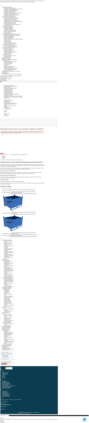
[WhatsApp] (9, 78)
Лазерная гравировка (6, 394)
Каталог (5, 122)
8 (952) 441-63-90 (3, 77)
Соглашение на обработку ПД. (34, 412)
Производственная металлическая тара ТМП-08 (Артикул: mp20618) (23, 212)
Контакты (3, 376)
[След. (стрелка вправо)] (1, 418)
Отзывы (3, 377)
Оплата (3, 158)
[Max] (5, 78)
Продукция (4, 374)
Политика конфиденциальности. (23, 412)
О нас (3, 371)
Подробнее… (2, 422)
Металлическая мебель (6, 387)
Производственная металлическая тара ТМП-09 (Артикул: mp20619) (23, 189)
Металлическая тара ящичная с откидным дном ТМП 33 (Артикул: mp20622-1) (23, 236)
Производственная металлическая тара (14, 122)
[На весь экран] (2, 417)
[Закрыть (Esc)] (0, 417)
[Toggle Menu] (0, 5)
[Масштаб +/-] (3, 417)
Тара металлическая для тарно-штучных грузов (30, 122)
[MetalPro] (0, 369)
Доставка (3, 157)
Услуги (3, 375)
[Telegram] (2, 78)
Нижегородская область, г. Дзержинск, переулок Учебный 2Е (13, 181)
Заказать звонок (3, 79)
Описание (4, 156)
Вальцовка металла (5, 395)
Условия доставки (5, 372)
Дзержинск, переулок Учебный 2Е (6, 354)
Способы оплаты (5, 373)
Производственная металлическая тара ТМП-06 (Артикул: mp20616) (23, 191)
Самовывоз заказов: (4, 352)
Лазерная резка (5, 393)
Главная (1, 122)
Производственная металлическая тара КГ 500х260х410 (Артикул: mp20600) (23, 193)
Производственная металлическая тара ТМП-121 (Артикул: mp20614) (23, 214)
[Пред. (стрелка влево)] (0, 418)
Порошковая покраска (6, 396)
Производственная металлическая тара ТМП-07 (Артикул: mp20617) (23, 232)
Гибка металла (4, 391)
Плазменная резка (5, 392)
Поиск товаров (2, 80)
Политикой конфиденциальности (6, 362)
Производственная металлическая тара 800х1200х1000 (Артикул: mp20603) (23, 234)
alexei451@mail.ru (10, 76)
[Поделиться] (1, 417)
